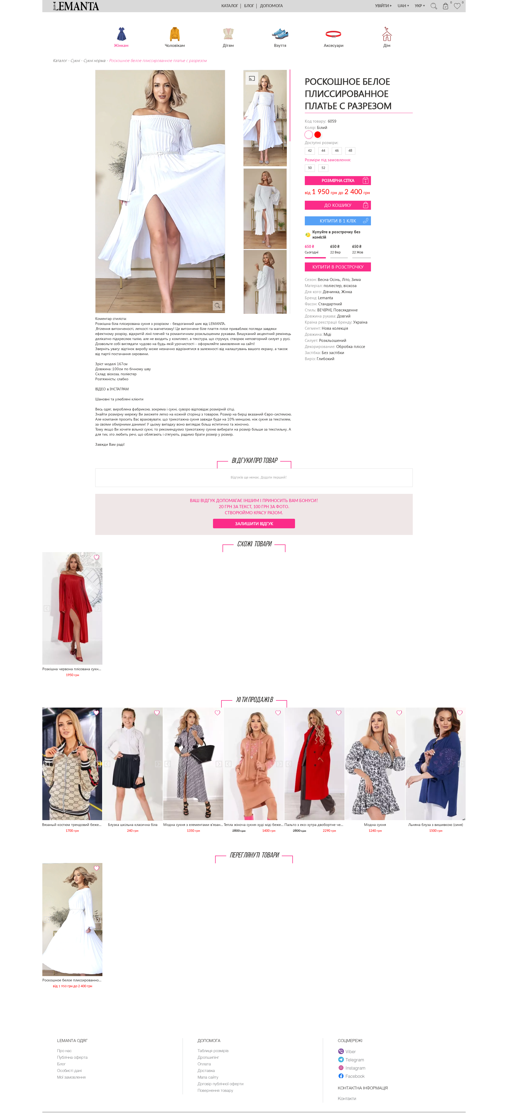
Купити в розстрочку (338, 267)
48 (350, 151)
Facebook (355, 1076)
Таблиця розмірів (213, 1050)
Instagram (355, 1067)
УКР (420, 6)
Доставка (206, 1070)
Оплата (204, 1063)
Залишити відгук (254, 523)
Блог (249, 6)
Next (95, 554)
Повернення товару (215, 1090)
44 (323, 151)
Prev (49, 554)
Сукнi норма (94, 60)
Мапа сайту (208, 1077)
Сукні (75, 60)
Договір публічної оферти (220, 1083)
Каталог (229, 6)
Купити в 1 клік (338, 221)
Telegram (355, 1059)
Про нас (64, 1050)
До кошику (337, 205)
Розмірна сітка (338, 180)
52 (323, 168)
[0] (457, 8)
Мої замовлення (71, 1077)
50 (310, 168)
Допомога (271, 6)
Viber (351, 1051)
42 (310, 151)
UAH (404, 6)
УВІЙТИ (383, 6)
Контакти (347, 1098)
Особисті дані (69, 1070)
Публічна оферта (72, 1057)
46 (337, 151)
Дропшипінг (208, 1057)
